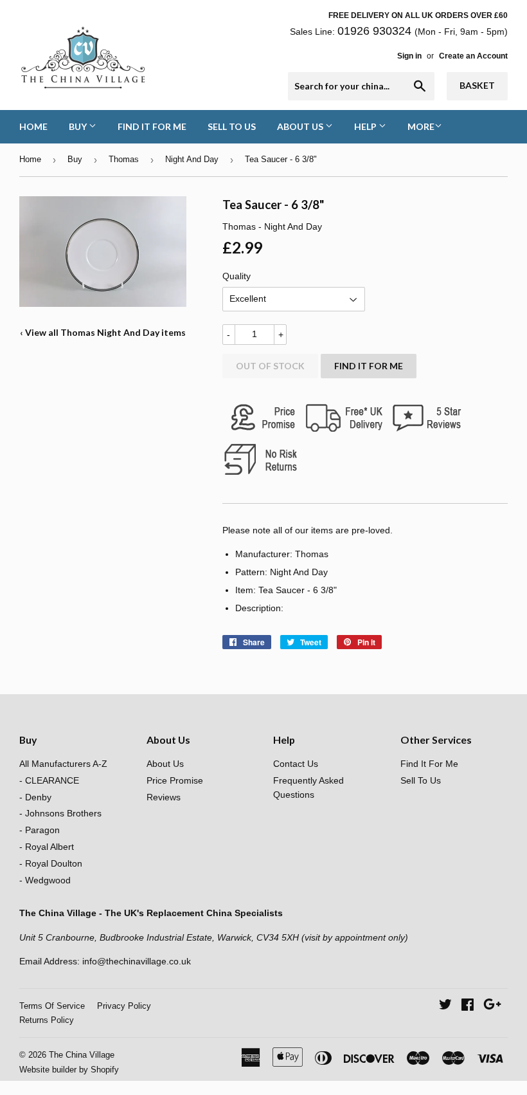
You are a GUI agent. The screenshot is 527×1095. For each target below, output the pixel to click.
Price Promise (175, 780)
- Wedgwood (45, 880)
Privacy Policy (124, 1006)
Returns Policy (46, 1020)
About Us (301, 126)
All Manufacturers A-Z (63, 764)
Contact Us (295, 764)
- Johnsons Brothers (60, 813)
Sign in (409, 55)
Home (33, 126)
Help (366, 126)
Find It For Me (152, 126)
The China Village (81, 1055)
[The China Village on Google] (492, 1006)
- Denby (35, 797)
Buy (79, 126)
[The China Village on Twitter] (445, 1006)
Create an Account (473, 55)
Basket (477, 85)
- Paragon (39, 830)
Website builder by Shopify (69, 1069)
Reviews (164, 797)
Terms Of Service (52, 1006)
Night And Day (192, 159)
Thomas (124, 159)
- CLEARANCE (49, 780)
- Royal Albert (46, 847)
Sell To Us (232, 126)
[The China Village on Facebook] (467, 1006)
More (420, 126)
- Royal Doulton (50, 863)
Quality (236, 276)
